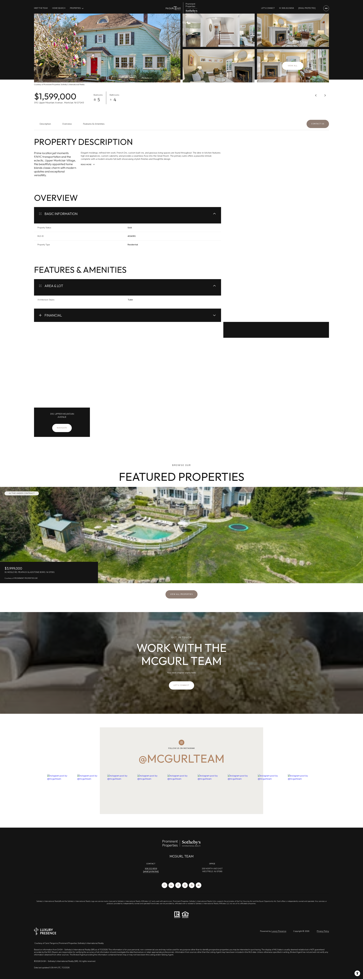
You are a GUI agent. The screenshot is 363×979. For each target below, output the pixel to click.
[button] (318, 124)
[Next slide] (357, 537)
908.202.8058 (151, 868)
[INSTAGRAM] (164, 885)
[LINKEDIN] (171, 885)
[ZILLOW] (185, 885)
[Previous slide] (6, 537)
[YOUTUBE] (198, 885)
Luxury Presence (278, 931)
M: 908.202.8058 (286, 8)
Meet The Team (41, 8)
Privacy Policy (323, 931)
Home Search (58, 8)
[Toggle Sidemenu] (326, 8)
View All (292, 66)
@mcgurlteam (181, 758)
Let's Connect (268, 8)
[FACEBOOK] (178, 885)
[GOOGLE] (192, 885)
